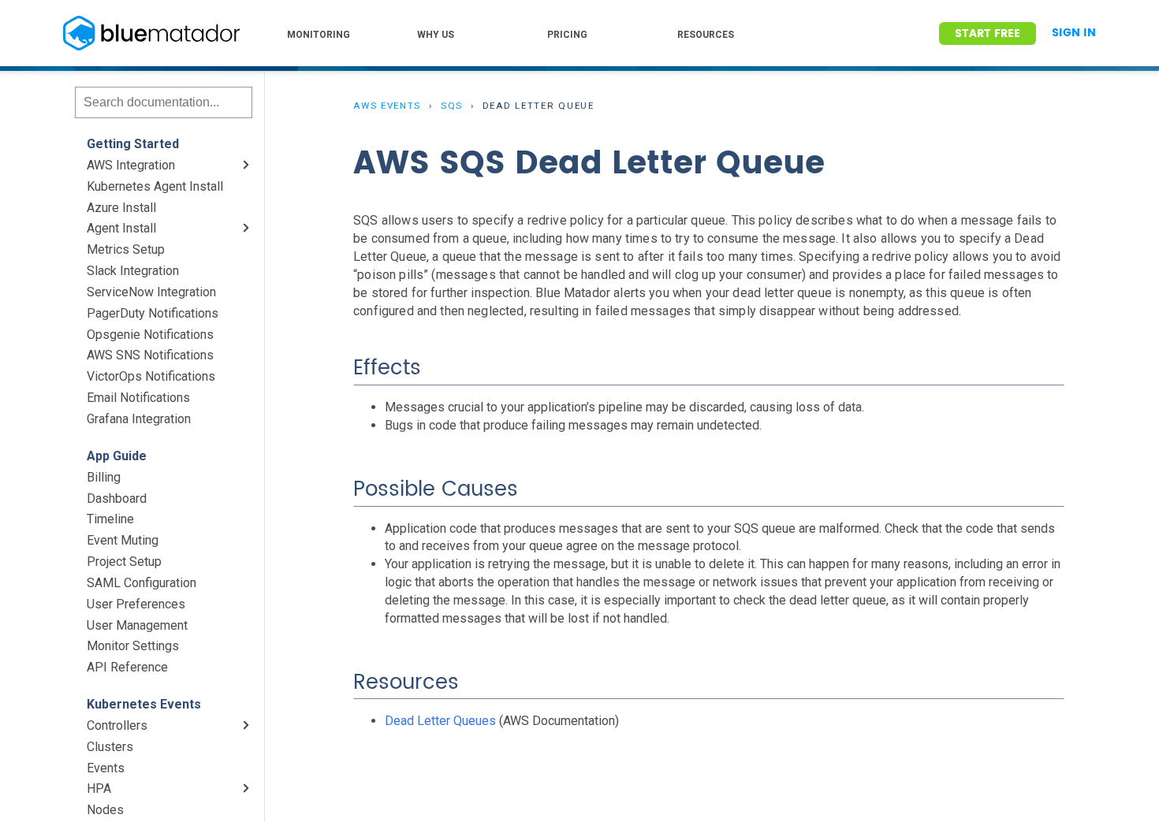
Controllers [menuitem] (117, 725)
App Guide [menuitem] (117, 455)
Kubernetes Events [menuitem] (144, 704)
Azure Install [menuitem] (121, 207)
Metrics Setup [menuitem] (126, 249)
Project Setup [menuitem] (124, 561)
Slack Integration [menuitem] (133, 270)
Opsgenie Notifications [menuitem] (150, 334)
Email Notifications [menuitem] (138, 397)
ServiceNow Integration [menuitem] (151, 292)
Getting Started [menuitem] (133, 143)
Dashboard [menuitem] (117, 498)
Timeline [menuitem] (110, 518)
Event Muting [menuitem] (122, 540)
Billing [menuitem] (104, 477)
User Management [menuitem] (137, 625)
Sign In (1074, 33)
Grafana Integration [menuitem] (139, 418)
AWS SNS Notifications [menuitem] (150, 355)
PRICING (567, 34)
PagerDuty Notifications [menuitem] (152, 313)
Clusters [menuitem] (110, 746)
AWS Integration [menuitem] (131, 165)
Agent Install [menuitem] (121, 228)
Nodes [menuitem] (105, 809)
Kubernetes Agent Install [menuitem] (155, 186)
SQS (452, 105)
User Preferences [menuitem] (136, 604)
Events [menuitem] (106, 768)
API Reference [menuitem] (127, 667)
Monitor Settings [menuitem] (133, 645)
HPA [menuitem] (99, 788)
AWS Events (387, 105)
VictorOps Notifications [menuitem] (151, 376)
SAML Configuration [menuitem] (141, 582)
